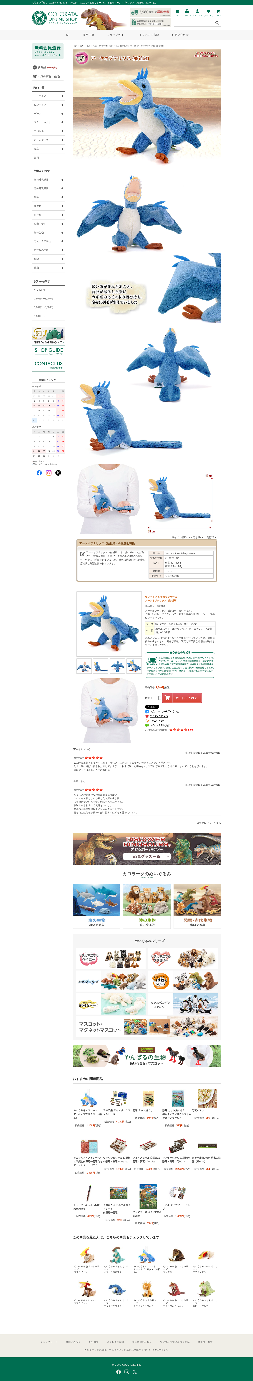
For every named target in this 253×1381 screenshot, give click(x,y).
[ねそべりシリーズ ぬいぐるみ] (111, 991)
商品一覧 (88, 34)
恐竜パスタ (198, 1110)
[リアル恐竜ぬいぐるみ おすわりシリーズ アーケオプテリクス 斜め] (134, 672)
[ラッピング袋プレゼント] (48, 335)
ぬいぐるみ (85, 46)
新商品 (48, 67)
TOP (67, 34)
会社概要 (94, 1342)
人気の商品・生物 (49, 76)
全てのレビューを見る (209, 823)
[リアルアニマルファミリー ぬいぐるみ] (183, 968)
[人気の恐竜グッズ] (147, 863)
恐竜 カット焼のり (143, 1110)
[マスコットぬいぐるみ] (147, 1036)
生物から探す (41, 170)
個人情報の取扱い (142, 1342)
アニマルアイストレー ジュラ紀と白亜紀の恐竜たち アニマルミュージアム (88, 1161)
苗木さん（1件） (82, 749)
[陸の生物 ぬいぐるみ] (147, 927)
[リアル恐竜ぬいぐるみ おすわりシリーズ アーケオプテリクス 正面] (84, 672)
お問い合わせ (180, 34)
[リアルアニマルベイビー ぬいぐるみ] (111, 968)
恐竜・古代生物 (100, 46)
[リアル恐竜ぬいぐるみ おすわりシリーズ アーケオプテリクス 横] (101, 672)
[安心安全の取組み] (180, 681)
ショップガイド (117, 34)
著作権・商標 (205, 1342)
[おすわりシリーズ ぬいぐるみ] (183, 991)
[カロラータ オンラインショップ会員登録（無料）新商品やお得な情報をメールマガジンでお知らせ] (48, 58)
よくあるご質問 (149, 34)
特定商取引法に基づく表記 (175, 1342)
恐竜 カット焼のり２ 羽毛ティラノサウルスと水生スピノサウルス (176, 1114)
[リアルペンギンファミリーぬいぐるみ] (183, 1013)
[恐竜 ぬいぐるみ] (197, 927)
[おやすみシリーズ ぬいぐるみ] (111, 1013)
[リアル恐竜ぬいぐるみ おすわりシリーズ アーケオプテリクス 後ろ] (118, 672)
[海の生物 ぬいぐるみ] (96, 927)
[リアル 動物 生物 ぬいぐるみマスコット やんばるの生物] (147, 1066)
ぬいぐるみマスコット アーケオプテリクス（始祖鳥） (88, 1114)
